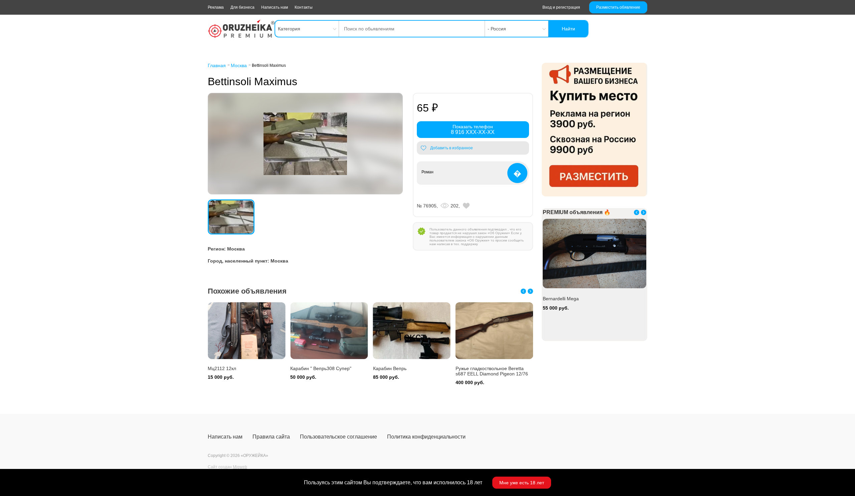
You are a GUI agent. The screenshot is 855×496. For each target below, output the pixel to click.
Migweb (240, 467)
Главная (217, 65)
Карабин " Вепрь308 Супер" (238, 368)
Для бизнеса (242, 7)
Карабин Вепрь (307, 368)
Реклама (216, 7)
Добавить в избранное (451, 148)
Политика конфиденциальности (426, 437)
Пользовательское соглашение (338, 437)
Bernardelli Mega (474, 368)
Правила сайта (271, 437)
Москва (239, 65)
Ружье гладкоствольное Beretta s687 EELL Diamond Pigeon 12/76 (409, 371)
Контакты (304, 7)
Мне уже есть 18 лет (521, 482)
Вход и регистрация (561, 7)
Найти (568, 28)
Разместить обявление (618, 7)
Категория (289, 28)
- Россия (497, 28)
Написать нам (274, 7)
